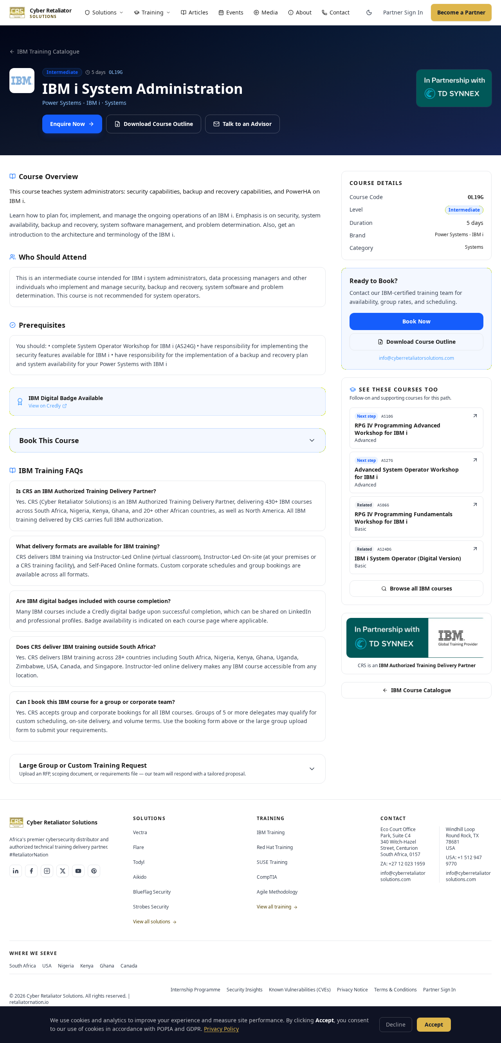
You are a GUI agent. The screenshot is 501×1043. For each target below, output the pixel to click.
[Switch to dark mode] (369, 12)
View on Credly (45, 406)
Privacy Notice (352, 989)
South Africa (22, 965)
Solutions (104, 12)
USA (47, 965)
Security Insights (245, 989)
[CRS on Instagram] (47, 871)
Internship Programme (195, 989)
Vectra (140, 832)
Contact (340, 12)
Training (153, 12)
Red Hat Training (275, 847)
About (304, 12)
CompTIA (267, 877)
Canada (129, 965)
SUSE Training (272, 862)
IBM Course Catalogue (421, 690)
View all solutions (152, 921)
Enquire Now (67, 123)
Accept (434, 1024)
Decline (395, 1024)
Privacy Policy (221, 1028)
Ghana (107, 965)
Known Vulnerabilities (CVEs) (300, 989)
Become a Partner (461, 12)
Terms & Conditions (395, 989)
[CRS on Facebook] (31, 871)
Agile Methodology (277, 892)
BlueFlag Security (152, 892)
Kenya (87, 965)
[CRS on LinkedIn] (15, 871)
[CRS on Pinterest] (94, 871)
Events (234, 12)
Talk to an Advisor (247, 123)
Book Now (416, 321)
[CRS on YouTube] (78, 871)
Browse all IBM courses (421, 588)
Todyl (138, 862)
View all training (274, 906)
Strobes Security (151, 906)
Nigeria (66, 965)
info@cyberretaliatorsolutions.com (416, 358)
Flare (138, 847)
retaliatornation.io (29, 1002)
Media (269, 12)
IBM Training (271, 832)
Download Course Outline (158, 123)
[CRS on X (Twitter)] (62, 871)
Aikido (139, 877)
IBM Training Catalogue (48, 51)
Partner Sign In (403, 12)
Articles (198, 12)
